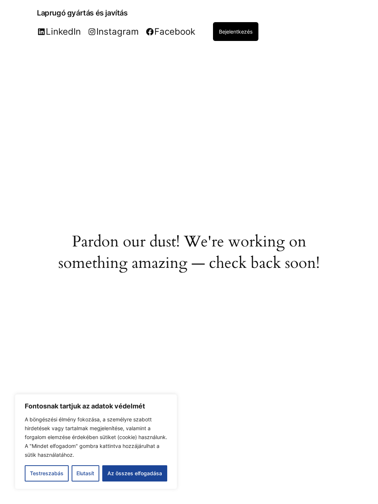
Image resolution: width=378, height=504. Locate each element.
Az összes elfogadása (134, 473)
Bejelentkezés (235, 31)
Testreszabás (46, 473)
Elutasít (85, 473)
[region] (96, 441)
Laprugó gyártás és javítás (82, 12)
